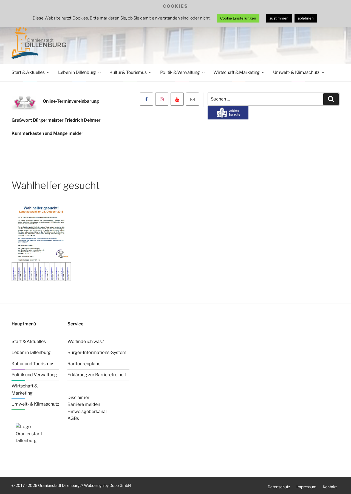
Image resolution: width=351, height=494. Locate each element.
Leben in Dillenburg (77, 72)
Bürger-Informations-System (96, 352)
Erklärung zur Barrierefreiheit (96, 374)
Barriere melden (83, 404)
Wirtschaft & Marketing (236, 72)
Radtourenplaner (84, 363)
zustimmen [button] (279, 18)
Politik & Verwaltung (180, 72)
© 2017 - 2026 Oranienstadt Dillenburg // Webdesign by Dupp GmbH (71, 485)
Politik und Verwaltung (34, 374)
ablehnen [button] (306, 18)
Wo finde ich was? (85, 341)
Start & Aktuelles (28, 72)
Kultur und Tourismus (33, 363)
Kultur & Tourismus (128, 72)
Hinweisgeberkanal (87, 411)
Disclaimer (78, 397)
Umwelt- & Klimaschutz (296, 72)
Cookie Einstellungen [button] (238, 18)
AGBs (73, 418)
